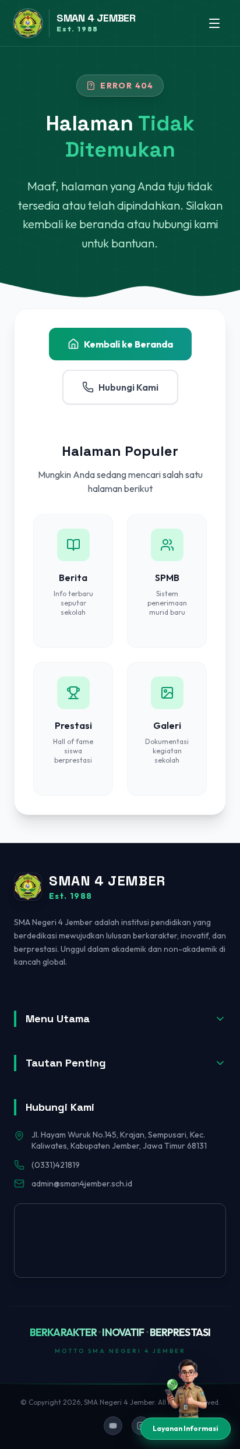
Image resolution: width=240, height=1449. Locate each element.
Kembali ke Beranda (128, 344)
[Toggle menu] (214, 23)
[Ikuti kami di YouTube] (113, 1425)
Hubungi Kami (128, 387)
